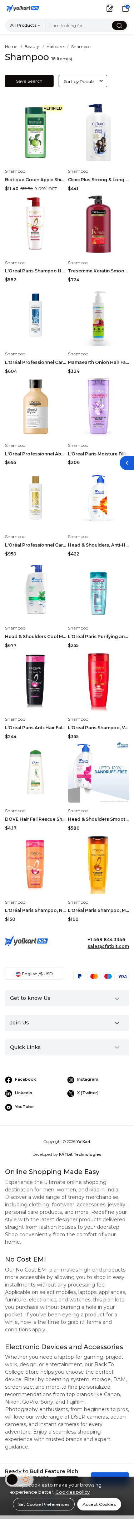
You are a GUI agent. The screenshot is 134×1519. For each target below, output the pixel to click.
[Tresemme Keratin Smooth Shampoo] (98, 224)
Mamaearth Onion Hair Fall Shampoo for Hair (98, 362)
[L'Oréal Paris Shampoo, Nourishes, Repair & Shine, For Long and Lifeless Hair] (35, 863)
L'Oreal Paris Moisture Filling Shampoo (98, 453)
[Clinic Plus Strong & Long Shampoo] (98, 132)
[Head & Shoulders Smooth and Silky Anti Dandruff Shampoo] (98, 772)
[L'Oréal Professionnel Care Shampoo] (35, 315)
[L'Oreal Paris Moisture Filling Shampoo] (98, 406)
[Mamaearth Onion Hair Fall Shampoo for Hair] (98, 315)
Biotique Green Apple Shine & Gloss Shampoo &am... (35, 179)
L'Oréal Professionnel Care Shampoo (35, 362)
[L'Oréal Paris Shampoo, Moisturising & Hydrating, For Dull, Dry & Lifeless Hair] (98, 863)
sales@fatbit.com (108, 946)
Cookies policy (72, 1492)
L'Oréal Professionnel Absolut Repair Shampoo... (35, 453)
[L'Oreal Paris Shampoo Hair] (35, 224)
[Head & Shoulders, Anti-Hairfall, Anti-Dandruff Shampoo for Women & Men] (98, 498)
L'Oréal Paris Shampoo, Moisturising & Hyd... (98, 910)
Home (11, 46)
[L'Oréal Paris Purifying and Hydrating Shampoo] (98, 589)
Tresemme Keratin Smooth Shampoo (98, 270)
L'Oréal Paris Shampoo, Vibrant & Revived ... (98, 727)
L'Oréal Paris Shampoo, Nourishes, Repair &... (35, 910)
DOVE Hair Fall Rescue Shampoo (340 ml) (35, 819)
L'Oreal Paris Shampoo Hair (35, 270)
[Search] (119, 25)
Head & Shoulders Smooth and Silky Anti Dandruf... (98, 819)
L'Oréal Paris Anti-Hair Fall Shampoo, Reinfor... (35, 727)
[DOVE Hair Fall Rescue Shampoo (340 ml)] (35, 772)
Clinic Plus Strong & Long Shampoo (98, 179)
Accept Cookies (99, 1504)
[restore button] (127, 463)
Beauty (32, 46)
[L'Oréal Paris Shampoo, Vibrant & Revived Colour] (98, 680)
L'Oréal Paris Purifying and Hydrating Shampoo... (98, 636)
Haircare (55, 46)
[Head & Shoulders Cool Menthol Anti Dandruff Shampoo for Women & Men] (35, 589)
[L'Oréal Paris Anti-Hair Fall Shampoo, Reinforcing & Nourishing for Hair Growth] (35, 680)
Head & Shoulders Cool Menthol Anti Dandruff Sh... (35, 636)
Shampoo (15, 171)
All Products (23, 25)
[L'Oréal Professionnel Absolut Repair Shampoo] (35, 406)
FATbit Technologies (80, 1154)
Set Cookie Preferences (43, 1504)
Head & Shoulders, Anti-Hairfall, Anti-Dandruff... (98, 545)
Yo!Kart (83, 1141)
